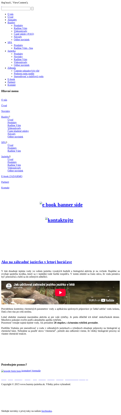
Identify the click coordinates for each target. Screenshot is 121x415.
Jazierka (12, 51)
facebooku (46, 411)
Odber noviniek (21, 39)
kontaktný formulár (31, 370)
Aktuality (12, 19)
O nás (10, 14)
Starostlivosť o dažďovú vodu (28, 76)
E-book (11, 79)
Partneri (11, 82)
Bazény (11, 22)
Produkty (18, 25)
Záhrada (12, 68)
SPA (10, 42)
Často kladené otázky (18, 131)
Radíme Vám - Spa (23, 48)
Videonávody (20, 31)
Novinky (18, 56)
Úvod (10, 17)
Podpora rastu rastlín (24, 73)
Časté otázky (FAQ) (24, 34)
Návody (18, 36)
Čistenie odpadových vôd (26, 70)
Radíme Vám (20, 28)
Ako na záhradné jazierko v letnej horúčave (36, 262)
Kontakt (12, 85)
